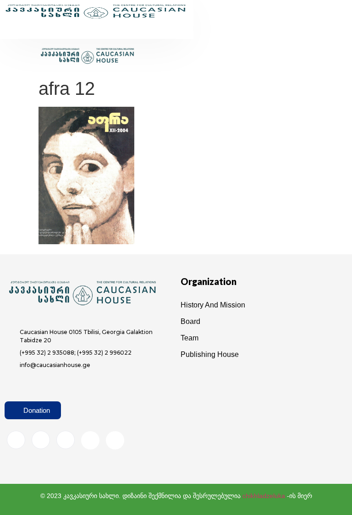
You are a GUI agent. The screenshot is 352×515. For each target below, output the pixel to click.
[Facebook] (16, 440)
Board (190, 321)
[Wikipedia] (115, 440)
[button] (80, 31)
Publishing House (210, 354)
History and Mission (213, 305)
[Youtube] (90, 440)
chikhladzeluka (263, 495)
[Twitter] (65, 440)
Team (189, 338)
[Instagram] (41, 440)
